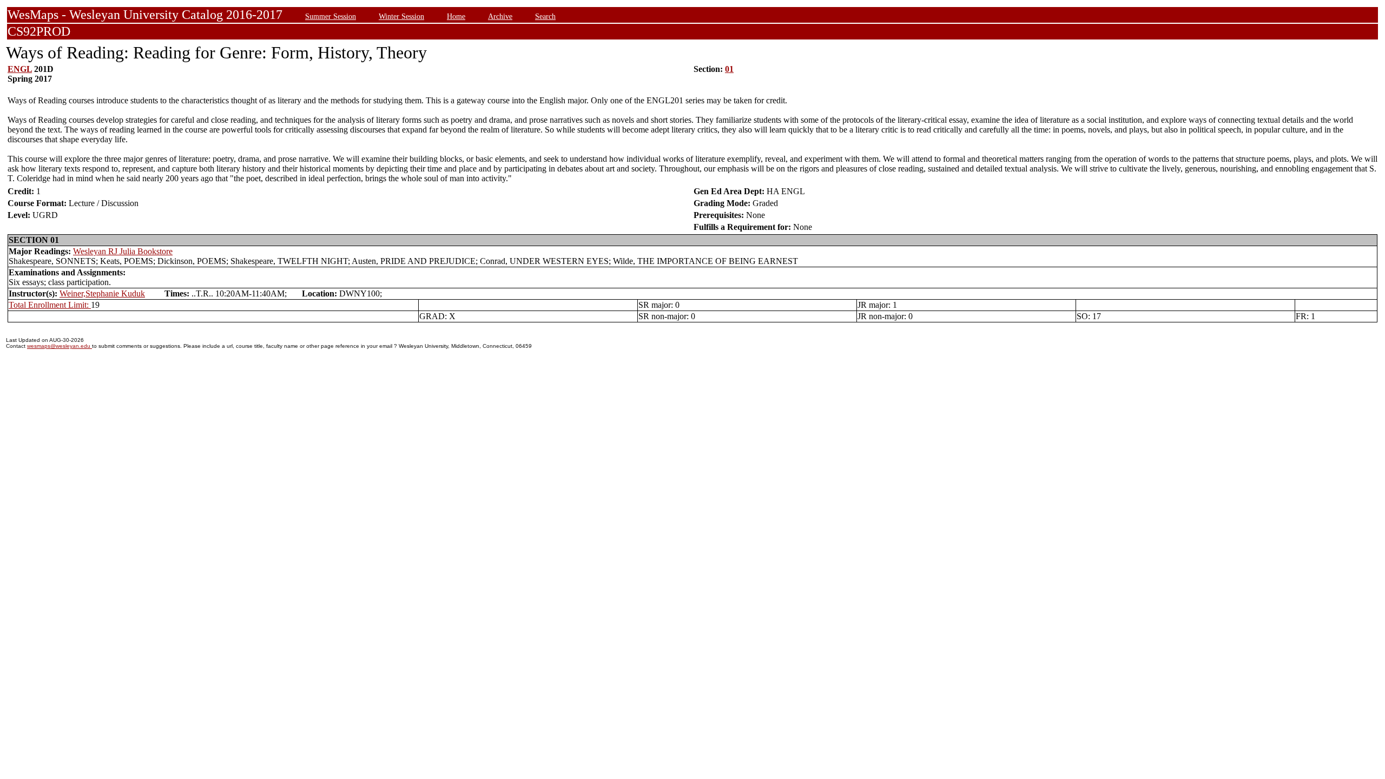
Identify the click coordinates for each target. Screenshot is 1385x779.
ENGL (20, 69)
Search (545, 16)
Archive (500, 16)
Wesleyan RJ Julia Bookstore (123, 251)
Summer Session (330, 16)
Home (456, 16)
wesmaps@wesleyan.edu (59, 346)
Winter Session (401, 16)
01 (729, 69)
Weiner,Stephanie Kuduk (102, 293)
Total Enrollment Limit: (50, 304)
